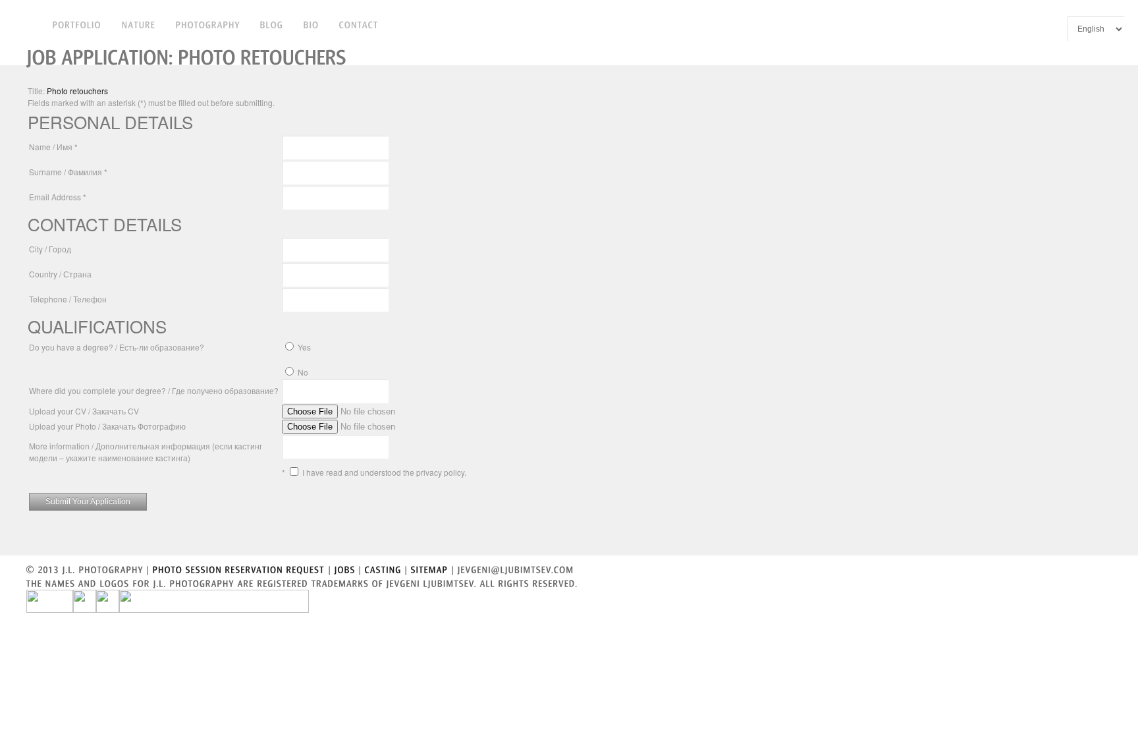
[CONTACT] (359, 24)
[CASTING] (383, 568)
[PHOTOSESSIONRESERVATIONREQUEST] (239, 568)
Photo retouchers (77, 90)
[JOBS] (345, 568)
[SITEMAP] (429, 568)
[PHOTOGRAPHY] (208, 24)
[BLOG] (272, 24)
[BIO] (311, 24)
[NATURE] (139, 24)
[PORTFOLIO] (77, 24)
